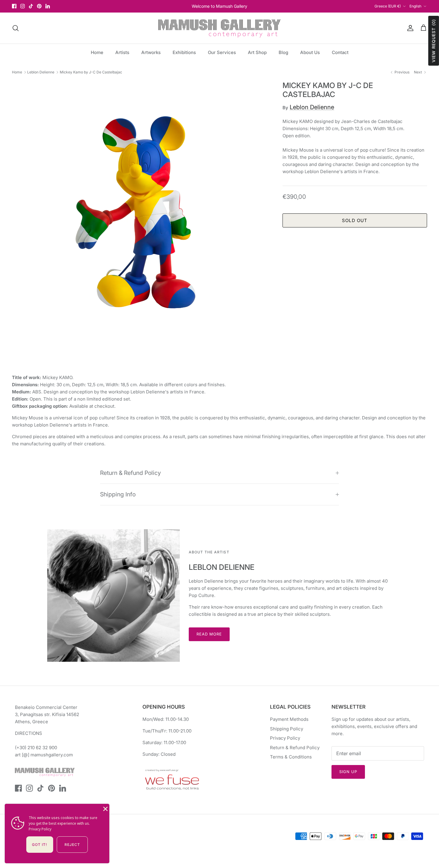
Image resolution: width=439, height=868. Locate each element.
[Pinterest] (39, 6)
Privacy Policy (285, 738)
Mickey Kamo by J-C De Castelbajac (91, 72)
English (415, 6)
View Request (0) (433, 40)
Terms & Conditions (291, 757)
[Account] (409, 28)
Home (97, 52)
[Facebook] (14, 6)
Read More (209, 634)
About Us (310, 52)
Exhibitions (184, 52)
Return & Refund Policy (130, 472)
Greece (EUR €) (387, 6)
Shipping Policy (286, 729)
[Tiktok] (31, 6)
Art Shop (257, 52)
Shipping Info (118, 494)
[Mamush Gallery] (219, 28)
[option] (140, 209)
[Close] (105, 808)
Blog (283, 52)
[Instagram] (22, 6)
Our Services (222, 52)
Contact (340, 52)
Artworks (151, 52)
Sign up (348, 771)
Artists (122, 52)
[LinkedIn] (47, 6)
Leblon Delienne (40, 72)
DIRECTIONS (28, 733)
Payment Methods (289, 719)
